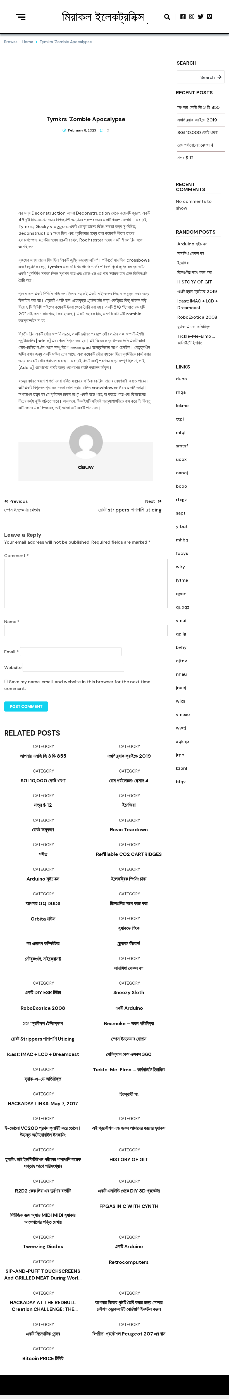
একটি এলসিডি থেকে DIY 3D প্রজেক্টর (129, 1191)
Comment (16, 555)
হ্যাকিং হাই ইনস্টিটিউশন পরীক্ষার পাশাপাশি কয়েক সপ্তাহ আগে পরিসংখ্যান (43, 1162)
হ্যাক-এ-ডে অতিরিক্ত (194, 327)
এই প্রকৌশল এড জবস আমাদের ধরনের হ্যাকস (128, 1128)
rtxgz (181, 500)
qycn (181, 594)
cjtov (181, 661)
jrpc (180, 755)
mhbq (182, 540)
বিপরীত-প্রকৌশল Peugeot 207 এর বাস (128, 1334)
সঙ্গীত (43, 854)
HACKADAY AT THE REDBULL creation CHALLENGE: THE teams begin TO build (43, 1306)
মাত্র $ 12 (185, 158)
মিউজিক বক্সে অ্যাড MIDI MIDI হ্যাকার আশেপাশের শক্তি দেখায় (42, 1218)
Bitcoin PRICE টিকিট (42, 1358)
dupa (181, 379)
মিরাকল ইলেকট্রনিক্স (103, 17)
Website (13, 667)
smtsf (182, 446)
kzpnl (181, 768)
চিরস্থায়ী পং (129, 1094)
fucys (182, 553)
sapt (180, 513)
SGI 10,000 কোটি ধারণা (197, 132)
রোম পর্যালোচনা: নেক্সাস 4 (195, 145)
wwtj (181, 728)
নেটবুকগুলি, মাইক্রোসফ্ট (43, 959)
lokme (182, 406)
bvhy (181, 647)
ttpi (180, 419)
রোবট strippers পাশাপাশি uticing (43, 1039)
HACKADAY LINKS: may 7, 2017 (43, 1103)
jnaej (181, 688)
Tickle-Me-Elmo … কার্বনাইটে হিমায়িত (129, 1070)
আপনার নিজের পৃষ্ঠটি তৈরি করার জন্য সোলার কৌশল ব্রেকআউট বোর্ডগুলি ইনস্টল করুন (129, 1305)
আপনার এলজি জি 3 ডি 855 (198, 107)
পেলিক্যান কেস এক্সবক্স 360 (129, 1054)
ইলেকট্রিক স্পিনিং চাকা (128, 879)
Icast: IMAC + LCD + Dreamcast (43, 1054)
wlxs (180, 701)
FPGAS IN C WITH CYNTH (128, 1206)
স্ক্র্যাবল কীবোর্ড (129, 943)
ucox (181, 459)
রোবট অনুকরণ (43, 830)
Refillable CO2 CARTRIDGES (129, 854)
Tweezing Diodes (43, 1246)
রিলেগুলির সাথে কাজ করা (194, 272)
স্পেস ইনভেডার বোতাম (128, 1039)
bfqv (181, 782)
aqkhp (182, 741)
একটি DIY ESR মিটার (43, 992)
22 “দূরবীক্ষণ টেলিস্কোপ (43, 1023)
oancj (182, 473)
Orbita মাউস (43, 919)
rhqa (181, 392)
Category (43, 746)
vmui (181, 620)
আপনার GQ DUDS (43, 903)
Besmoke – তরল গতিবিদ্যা (129, 1023)
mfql (180, 432)
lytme (182, 580)
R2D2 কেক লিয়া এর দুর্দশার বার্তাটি (43, 1191)
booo (181, 486)
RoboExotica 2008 (197, 317)
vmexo (183, 714)
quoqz (182, 607)
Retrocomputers (129, 1262)
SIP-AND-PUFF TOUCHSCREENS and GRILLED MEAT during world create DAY (43, 1274)
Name (12, 622)
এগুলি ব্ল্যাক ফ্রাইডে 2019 (197, 120)
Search (187, 63)
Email (11, 652)
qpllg (181, 634)
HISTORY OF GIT (194, 282)
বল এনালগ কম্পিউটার (43, 943)
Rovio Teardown (129, 830)
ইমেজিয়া (183, 263)
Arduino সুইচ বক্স (192, 244)
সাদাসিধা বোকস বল (190, 253)
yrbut (182, 526)
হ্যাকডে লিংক (128, 928)
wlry (180, 567)
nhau (181, 674)
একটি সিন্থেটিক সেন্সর (43, 1334)
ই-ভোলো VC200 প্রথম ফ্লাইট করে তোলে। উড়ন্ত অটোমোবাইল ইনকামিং (43, 1131)
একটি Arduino (129, 1008)
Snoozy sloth (128, 992)
